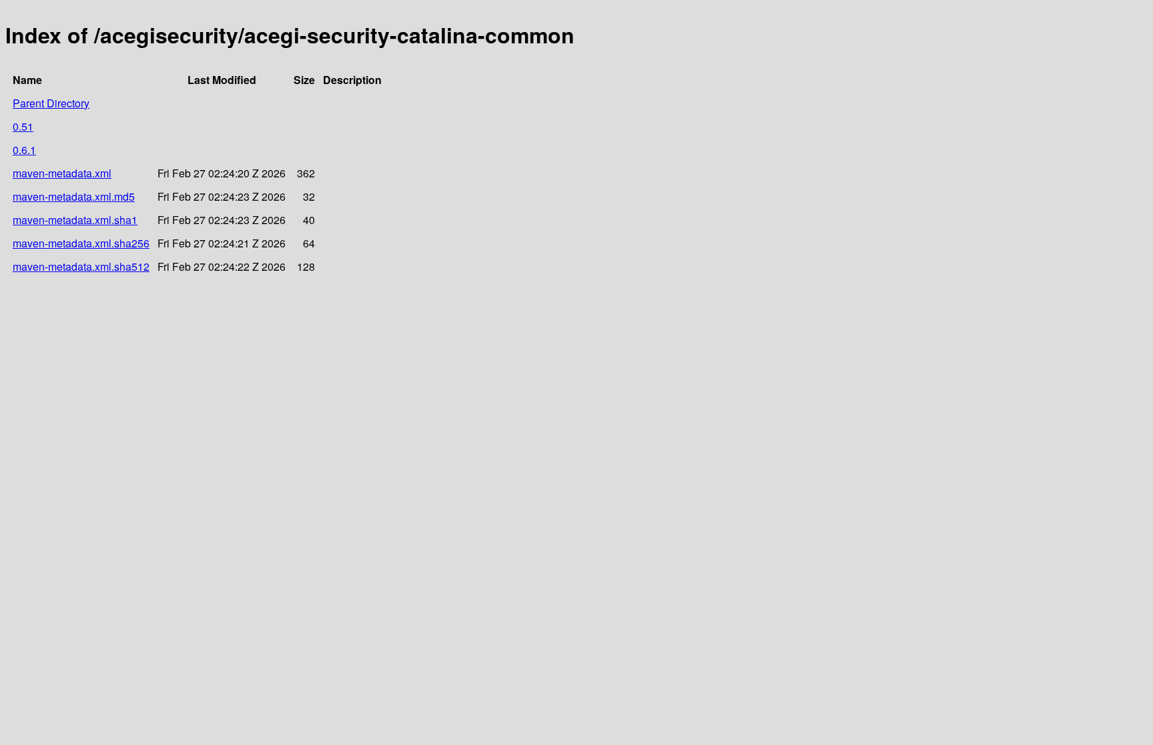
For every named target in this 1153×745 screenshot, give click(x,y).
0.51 (23, 126)
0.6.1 (24, 149)
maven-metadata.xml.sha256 (81, 243)
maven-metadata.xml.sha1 (75, 219)
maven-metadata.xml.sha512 (81, 266)
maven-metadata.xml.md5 (74, 196)
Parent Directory (51, 103)
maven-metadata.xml (62, 173)
